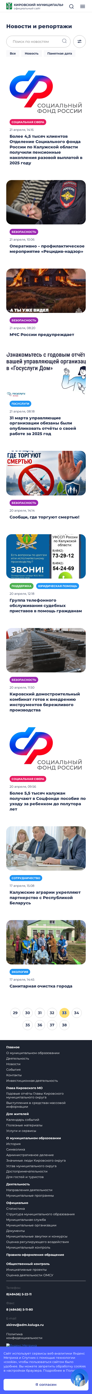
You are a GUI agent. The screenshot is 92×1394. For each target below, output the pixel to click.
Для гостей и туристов (25, 1177)
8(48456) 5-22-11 (18, 1294)
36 (40, 1025)
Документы (15, 1231)
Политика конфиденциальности (24, 1336)
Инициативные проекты (26, 1270)
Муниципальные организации (31, 1225)
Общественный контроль (28, 1264)
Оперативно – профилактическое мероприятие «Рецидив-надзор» (47, 249)
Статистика (15, 1209)
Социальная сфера (28, 122)
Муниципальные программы (30, 1196)
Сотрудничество (26, 878)
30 (27, 1013)
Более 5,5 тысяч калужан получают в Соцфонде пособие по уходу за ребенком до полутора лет (48, 801)
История (13, 1144)
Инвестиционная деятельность (32, 1081)
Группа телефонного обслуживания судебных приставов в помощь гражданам (46, 605)
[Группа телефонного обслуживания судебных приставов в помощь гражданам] (46, 556)
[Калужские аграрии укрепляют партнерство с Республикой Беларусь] (46, 848)
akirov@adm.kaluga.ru (25, 1325)
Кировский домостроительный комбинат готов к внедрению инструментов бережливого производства (45, 702)
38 (64, 1025)
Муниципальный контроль (28, 1247)
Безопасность (24, 232)
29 (15, 1013)
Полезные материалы (24, 1125)
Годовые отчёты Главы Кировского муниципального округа (35, 1095)
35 (27, 1025)
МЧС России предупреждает (42, 334)
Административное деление (30, 1155)
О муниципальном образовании (33, 1053)
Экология (20, 972)
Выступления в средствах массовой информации (36, 1105)
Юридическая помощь (57, 586)
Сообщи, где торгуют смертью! (44, 517)
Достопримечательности (27, 1171)
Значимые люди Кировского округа (36, 1160)
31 (40, 1013)
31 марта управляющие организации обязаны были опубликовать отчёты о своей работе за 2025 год (43, 426)
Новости (13, 1064)
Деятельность (17, 1058)
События (13, 1070)
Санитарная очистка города (41, 986)
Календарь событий (22, 1120)
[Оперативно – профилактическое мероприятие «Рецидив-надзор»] (46, 202)
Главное (13, 1047)
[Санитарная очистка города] (46, 942)
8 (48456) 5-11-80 (19, 1310)
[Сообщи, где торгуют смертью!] (46, 473)
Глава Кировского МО (24, 1088)
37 (52, 1025)
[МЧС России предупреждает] (46, 291)
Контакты (14, 1075)
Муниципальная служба (26, 1220)
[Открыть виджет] (79, 1377)
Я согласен (46, 1384)
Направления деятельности (29, 1190)
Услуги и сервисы (21, 1131)
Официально (17, 1203)
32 (52, 1013)
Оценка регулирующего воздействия (37, 1242)
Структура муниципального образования (40, 1214)
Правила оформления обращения (35, 1255)
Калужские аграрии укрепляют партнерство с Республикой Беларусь (45, 897)
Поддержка (21, 586)
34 (76, 1013)
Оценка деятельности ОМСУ (29, 1275)
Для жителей (17, 1114)
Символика (15, 1149)
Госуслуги (20, 403)
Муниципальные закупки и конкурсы (36, 1236)
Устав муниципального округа (31, 1166)
